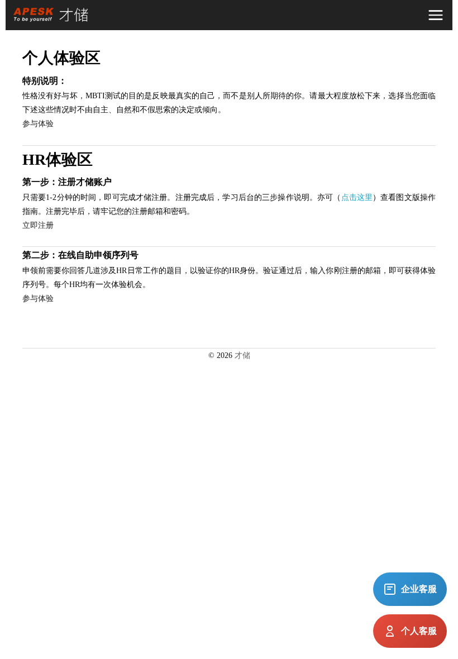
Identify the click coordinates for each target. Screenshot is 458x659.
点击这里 (357, 197)
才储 (242, 355)
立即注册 (38, 225)
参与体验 (38, 124)
